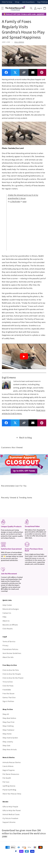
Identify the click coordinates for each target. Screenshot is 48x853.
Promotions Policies (10, 649)
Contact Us (7, 613)
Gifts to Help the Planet (12, 810)
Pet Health (7, 778)
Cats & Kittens (8, 766)
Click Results (8, 628)
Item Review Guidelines (12, 653)
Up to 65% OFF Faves (24, 470)
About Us (6, 621)
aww (24, 201)
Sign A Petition (8, 701)
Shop (17, 2)
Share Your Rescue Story (12, 793)
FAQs (4, 617)
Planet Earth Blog (9, 790)
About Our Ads (8, 657)
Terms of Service (9, 641)
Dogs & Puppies (9, 770)
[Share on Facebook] (6, 72)
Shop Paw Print (8, 722)
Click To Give (7, 2)
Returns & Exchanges (11, 609)
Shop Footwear (8, 730)
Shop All (6, 714)
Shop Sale (6, 745)
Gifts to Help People (10, 806)
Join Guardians (28, 2)
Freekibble (7, 689)
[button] (31, 8)
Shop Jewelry (8, 741)
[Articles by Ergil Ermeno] (6, 384)
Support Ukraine (9, 822)
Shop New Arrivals (10, 749)
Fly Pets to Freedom (10, 818)
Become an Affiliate (10, 625)
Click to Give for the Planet (13, 678)
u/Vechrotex (15, 201)
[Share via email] (32, 72)
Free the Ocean (8, 693)
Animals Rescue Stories (12, 762)
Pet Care (6, 782)
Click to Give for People (12, 674)
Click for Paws (8, 686)
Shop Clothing (8, 726)
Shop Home (7, 734)
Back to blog (25, 437)
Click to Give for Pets (11, 670)
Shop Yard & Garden (10, 738)
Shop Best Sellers (9, 718)
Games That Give (9, 697)
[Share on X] (15, 72)
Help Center (7, 605)
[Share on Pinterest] (41, 72)
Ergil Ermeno (19, 42)
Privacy (5, 645)
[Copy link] (24, 72)
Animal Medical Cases (11, 814)
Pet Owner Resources (11, 774)
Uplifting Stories (9, 786)
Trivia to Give (8, 682)
